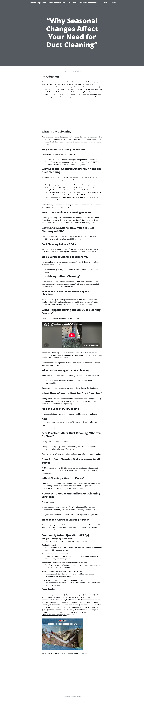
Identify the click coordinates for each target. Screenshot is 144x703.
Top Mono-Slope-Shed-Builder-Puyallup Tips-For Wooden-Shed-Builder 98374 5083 (62, 3)
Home (105, 2)
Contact (114, 2)
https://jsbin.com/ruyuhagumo (54, 615)
